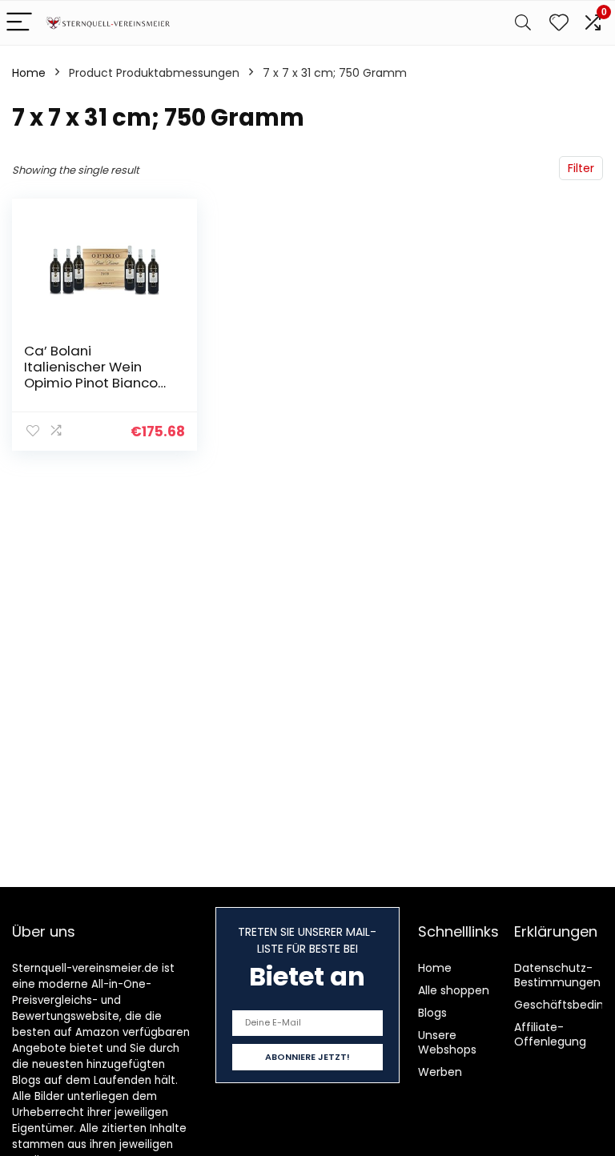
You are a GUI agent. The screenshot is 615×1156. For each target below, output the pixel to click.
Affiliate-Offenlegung (550, 1034)
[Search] (523, 23)
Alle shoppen (453, 990)
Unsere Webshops (447, 1042)
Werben (440, 1072)
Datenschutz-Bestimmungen (557, 975)
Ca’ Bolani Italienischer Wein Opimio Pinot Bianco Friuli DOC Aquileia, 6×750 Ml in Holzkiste (92, 382)
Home (29, 73)
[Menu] (19, 23)
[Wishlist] (559, 23)
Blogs (432, 1013)
